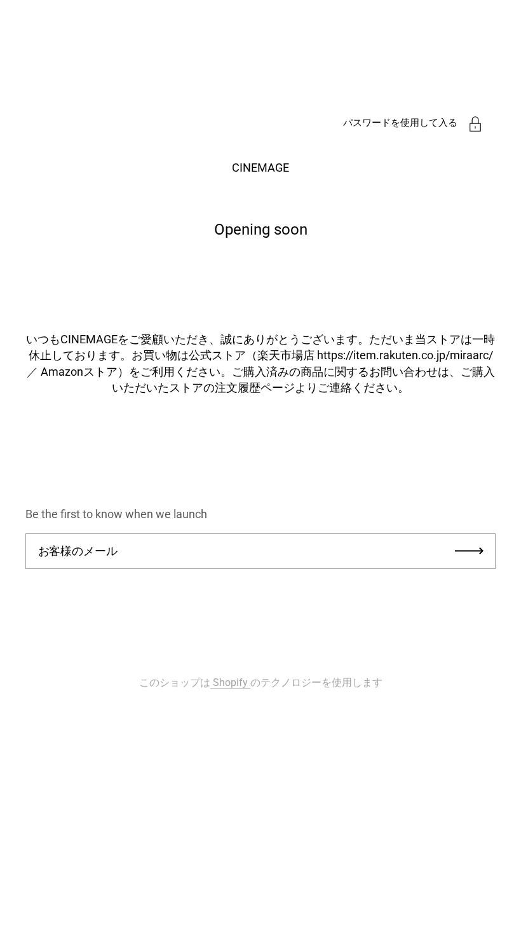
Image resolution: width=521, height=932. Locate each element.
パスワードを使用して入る (400, 122)
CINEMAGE (260, 167)
